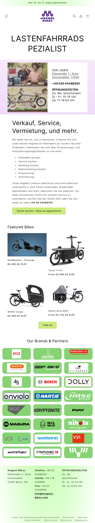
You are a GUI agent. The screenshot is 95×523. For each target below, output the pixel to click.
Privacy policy (68, 517)
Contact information (32, 520)
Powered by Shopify (51, 517)
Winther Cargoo (15, 312)
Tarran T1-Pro (55, 270)
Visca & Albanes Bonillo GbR (31, 517)
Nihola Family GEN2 (58, 311)
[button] (6, 16)
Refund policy (66, 520)
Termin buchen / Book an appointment (39, 211)
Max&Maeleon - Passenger (21, 260)
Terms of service (50, 520)
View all (47, 325)
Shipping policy (81, 520)
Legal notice (82, 517)
